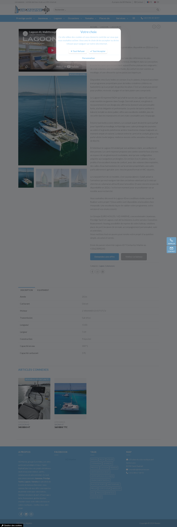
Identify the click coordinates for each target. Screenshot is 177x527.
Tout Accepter (99, 51)
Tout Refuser (78, 51)
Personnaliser (88, 58)
